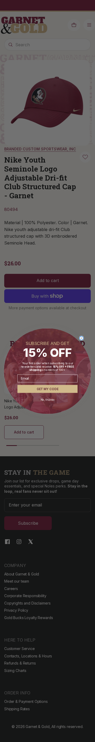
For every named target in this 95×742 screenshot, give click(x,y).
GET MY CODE (47, 389)
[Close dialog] (81, 338)
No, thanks (48, 400)
